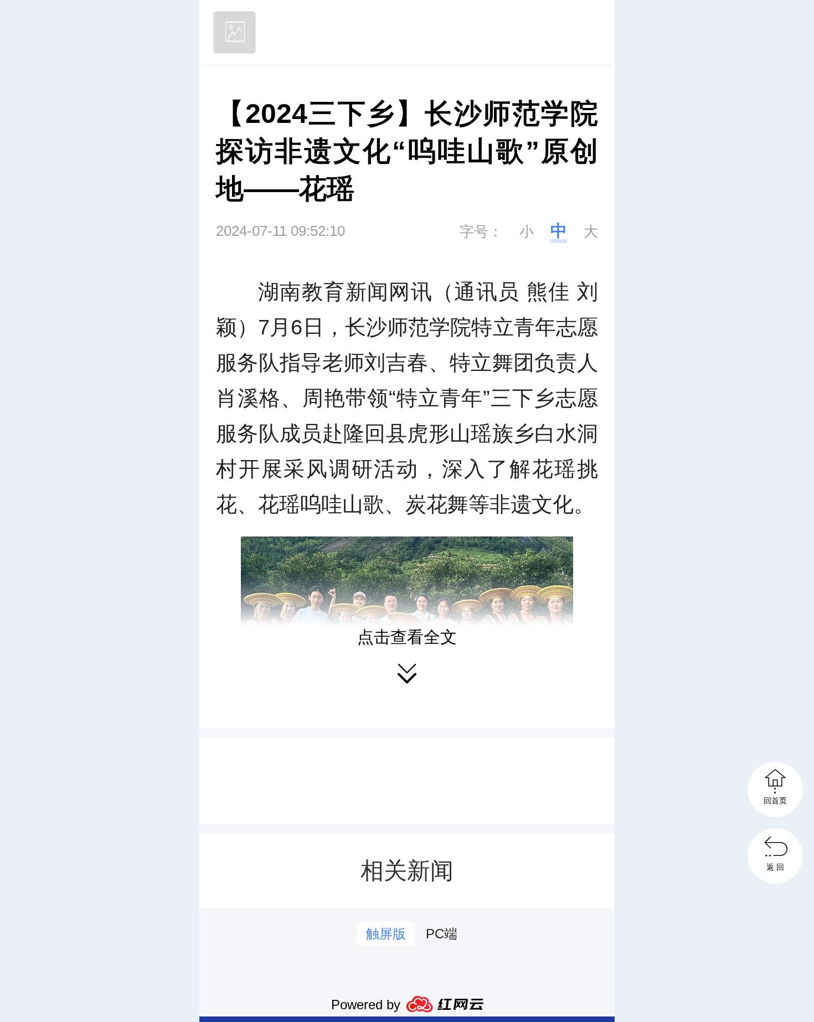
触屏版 (386, 933)
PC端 (441, 933)
